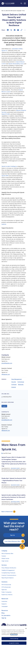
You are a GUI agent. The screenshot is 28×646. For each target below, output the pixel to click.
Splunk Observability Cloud (15, 63)
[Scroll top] (22, 546)
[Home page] (8, 3)
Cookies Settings (14, 638)
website (4, 224)
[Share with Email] (18, 30)
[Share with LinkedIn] (8, 30)
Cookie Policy (13, 634)
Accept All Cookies (14, 643)
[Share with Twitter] (11, 30)
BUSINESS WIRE (17, 49)
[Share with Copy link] (21, 30)
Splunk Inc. (5, 50)
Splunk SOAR (5, 114)
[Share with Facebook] (14, 30)
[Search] (21, 3)
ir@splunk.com (6, 374)
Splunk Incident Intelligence (9, 166)
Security (13, 382)
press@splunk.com (7, 363)
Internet (13, 387)
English (4, 406)
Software (14, 384)
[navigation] (24, 3)
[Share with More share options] (25, 30)
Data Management (16, 379)
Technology (20, 382)
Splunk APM (5, 175)
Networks (20, 384)
